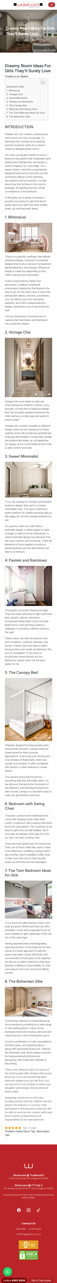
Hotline (14, 1280)
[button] (7, 1271)
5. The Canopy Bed (17, 105)
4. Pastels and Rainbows (20, 101)
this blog (12, 197)
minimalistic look (13, 509)
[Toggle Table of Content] (41, 82)
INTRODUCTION (15, 87)
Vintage (9, 401)
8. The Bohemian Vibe (18, 116)
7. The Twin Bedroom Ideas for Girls (26, 112)
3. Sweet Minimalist (17, 98)
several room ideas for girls (19, 201)
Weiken (24, 76)
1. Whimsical (13, 90)
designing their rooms (27, 148)
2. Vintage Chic (15, 94)
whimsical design (14, 260)
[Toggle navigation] (51, 4)
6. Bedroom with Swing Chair (22, 109)
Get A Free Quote (41, 1280)
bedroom (10, 158)
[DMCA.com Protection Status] (28, 1255)
